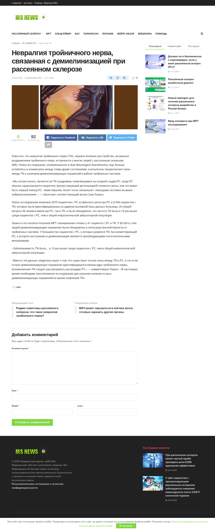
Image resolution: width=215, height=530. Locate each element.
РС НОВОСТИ (29, 43)
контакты (28, 2)
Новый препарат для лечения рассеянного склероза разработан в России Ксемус (182, 103)
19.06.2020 (17, 77)
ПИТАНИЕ (107, 33)
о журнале (17, 2)
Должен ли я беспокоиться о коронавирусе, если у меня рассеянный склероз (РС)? (185, 61)
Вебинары (145, 33)
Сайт (80, 405)
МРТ (48, 33)
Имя (15, 390)
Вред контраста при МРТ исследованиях (183, 122)
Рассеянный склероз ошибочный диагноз (181, 81)
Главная (16, 43)
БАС (77, 33)
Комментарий (21, 348)
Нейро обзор (125, 33)
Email (16, 405)
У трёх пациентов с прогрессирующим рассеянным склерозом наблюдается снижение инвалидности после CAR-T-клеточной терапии (182, 486)
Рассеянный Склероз (26, 33)
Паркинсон (90, 33)
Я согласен (126, 525)
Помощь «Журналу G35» (46, 2)
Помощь (161, 33)
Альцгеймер (63, 33)
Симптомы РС (45, 43)
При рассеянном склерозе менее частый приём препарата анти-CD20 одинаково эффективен (181, 460)
